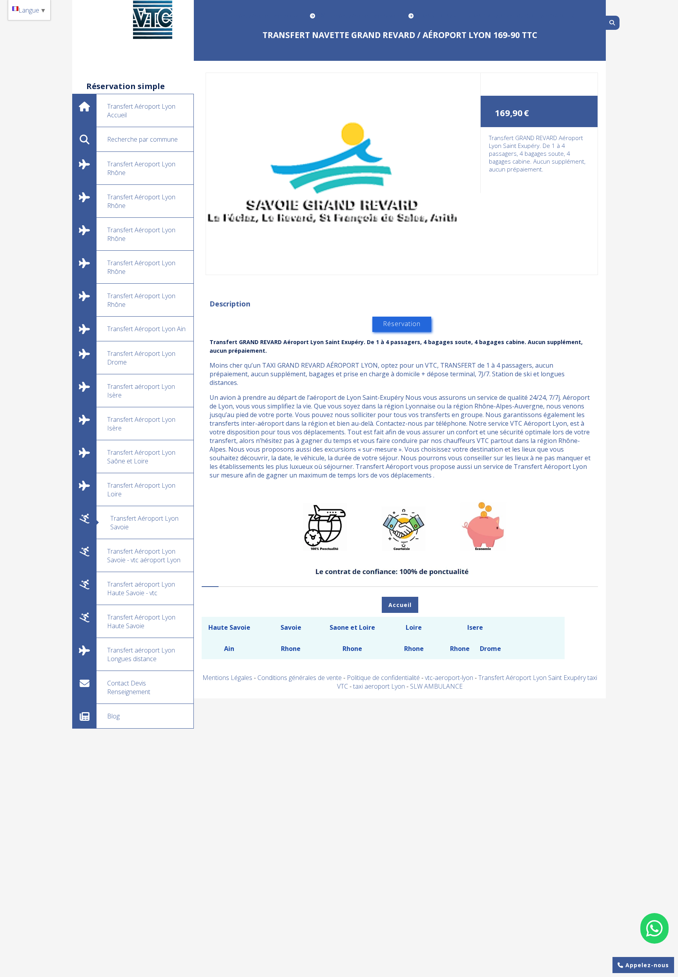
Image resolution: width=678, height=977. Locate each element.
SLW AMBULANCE (436, 686)
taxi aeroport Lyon (379, 686)
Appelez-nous (646, 965)
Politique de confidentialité (383, 677)
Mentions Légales (227, 677)
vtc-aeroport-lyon (450, 677)
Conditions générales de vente (299, 677)
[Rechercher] (613, 23)
